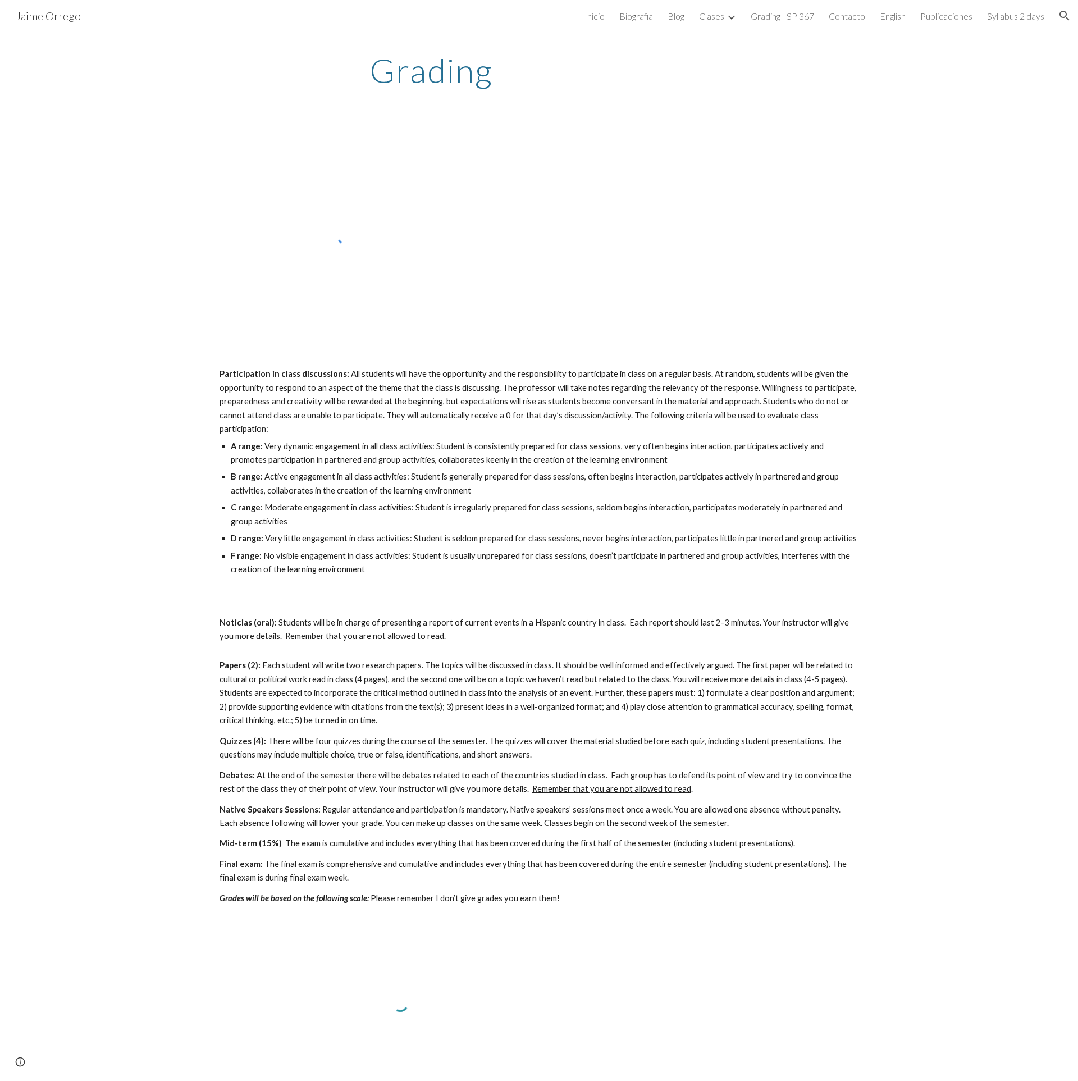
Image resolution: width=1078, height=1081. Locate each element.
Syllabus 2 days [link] (1015, 16)
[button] (1064, 15)
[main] (431, 70)
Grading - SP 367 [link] (782, 16)
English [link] (893, 16)
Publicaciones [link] (946, 16)
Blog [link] (676, 16)
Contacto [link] (847, 16)
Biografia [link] (636, 16)
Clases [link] (711, 16)
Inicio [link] (594, 16)
